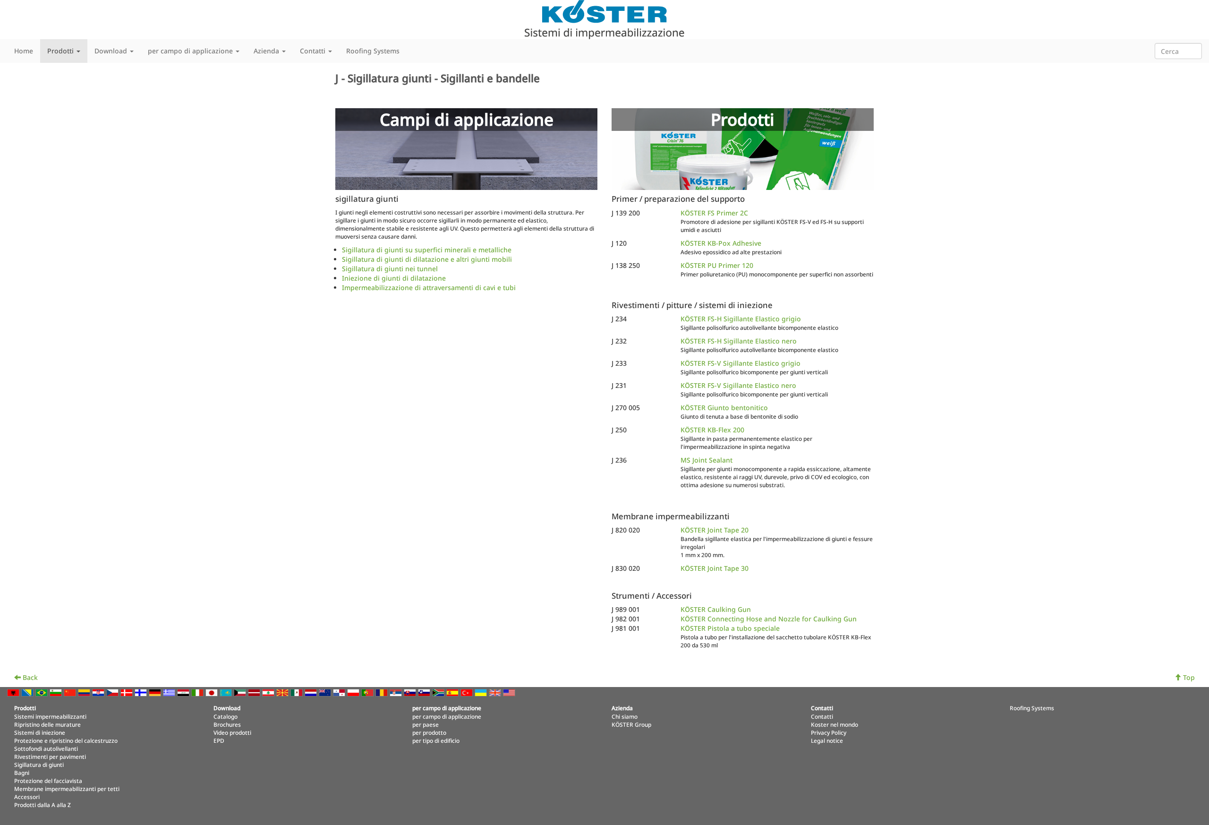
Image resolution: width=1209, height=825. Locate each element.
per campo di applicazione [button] (191, 50)
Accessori (27, 796)
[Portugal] (368, 691)
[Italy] (198, 691)
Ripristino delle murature (47, 724)
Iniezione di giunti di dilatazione (394, 278)
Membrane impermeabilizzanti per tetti (66, 788)
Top (1188, 677)
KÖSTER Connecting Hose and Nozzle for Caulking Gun (769, 618)
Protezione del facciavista (48, 780)
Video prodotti (232, 732)
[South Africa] (439, 691)
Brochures (227, 724)
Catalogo (225, 716)
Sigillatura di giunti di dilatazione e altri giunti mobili (427, 259)
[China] (71, 691)
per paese (425, 724)
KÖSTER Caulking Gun (716, 609)
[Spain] (453, 691)
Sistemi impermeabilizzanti (50, 716)
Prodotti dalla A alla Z (42, 804)
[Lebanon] (269, 691)
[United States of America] (510, 691)
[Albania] (14, 691)
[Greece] (170, 691)
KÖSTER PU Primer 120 (717, 265)
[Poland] (354, 691)
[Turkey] (467, 691)
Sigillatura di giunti (39, 764)
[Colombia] (85, 691)
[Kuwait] (241, 691)
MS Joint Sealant (706, 459)
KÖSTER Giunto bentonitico (724, 407)
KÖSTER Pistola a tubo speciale (730, 628)
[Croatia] (99, 691)
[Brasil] (42, 691)
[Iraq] (184, 691)
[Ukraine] (482, 691)
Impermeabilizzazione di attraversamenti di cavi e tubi (429, 287)
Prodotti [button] (61, 50)
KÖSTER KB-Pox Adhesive (721, 243)
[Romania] (382, 691)
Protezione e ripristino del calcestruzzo (66, 740)
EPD (218, 740)
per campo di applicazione (446, 716)
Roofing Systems (373, 50)
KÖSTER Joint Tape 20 (715, 529)
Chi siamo (625, 716)
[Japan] (212, 691)
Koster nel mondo (834, 724)
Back (29, 677)
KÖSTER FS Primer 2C (714, 212)
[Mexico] (297, 691)
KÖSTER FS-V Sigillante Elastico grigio (740, 363)
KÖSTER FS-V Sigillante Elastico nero (738, 385)
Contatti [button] (313, 50)
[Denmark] (127, 691)
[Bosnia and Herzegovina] (28, 691)
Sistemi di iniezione (39, 732)
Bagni (21, 772)
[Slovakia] (411, 691)
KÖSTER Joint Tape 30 (715, 568)
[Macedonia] (283, 691)
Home (23, 50)
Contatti (822, 716)
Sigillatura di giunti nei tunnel (390, 268)
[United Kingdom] (496, 691)
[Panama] (340, 691)
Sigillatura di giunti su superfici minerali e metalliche (426, 249)
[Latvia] (255, 691)
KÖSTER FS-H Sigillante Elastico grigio (741, 318)
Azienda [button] (267, 50)
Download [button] (111, 50)
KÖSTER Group (631, 724)
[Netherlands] (312, 691)
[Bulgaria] (57, 691)
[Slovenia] (425, 691)
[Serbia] (397, 691)
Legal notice (827, 740)
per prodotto (429, 732)
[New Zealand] (326, 691)
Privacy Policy (828, 732)
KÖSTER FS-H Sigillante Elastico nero (739, 340)
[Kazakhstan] (227, 691)
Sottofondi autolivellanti (46, 748)
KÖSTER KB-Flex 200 (712, 429)
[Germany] (156, 691)
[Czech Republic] (113, 691)
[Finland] (142, 691)
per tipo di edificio (436, 740)
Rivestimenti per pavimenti (50, 756)
